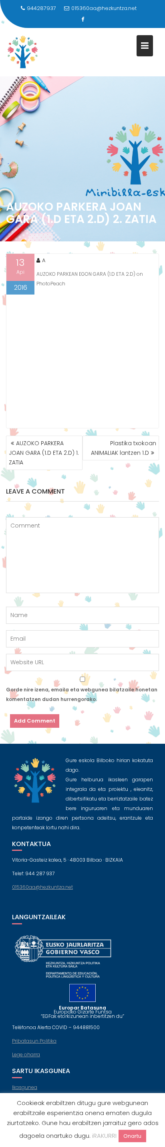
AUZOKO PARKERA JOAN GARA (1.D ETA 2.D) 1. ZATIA (44, 452)
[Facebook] (82, 19)
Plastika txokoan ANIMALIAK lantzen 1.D (123, 448)
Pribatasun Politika (34, 1040)
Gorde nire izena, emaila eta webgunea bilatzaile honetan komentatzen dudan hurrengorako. (81, 694)
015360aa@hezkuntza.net (104, 8)
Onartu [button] (132, 1136)
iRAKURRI (104, 1135)
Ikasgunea (24, 1087)
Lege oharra (26, 1054)
